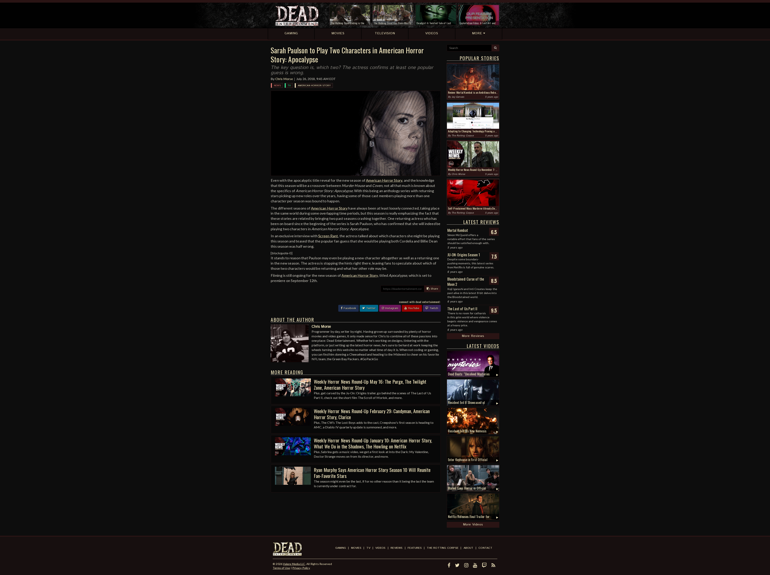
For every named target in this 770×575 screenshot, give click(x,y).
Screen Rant (328, 236)
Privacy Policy (301, 568)
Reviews (396, 548)
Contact (485, 548)
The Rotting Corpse (463, 135)
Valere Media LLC (294, 564)
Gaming (340, 548)
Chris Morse (284, 79)
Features (415, 548)
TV (289, 85)
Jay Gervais (458, 97)
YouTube (413, 308)
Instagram (391, 308)
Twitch (433, 308)
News (277, 85)
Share (434, 289)
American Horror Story (314, 85)
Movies (356, 548)
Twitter (370, 308)
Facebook (349, 308)
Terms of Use (281, 568)
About (468, 548)
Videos (380, 548)
